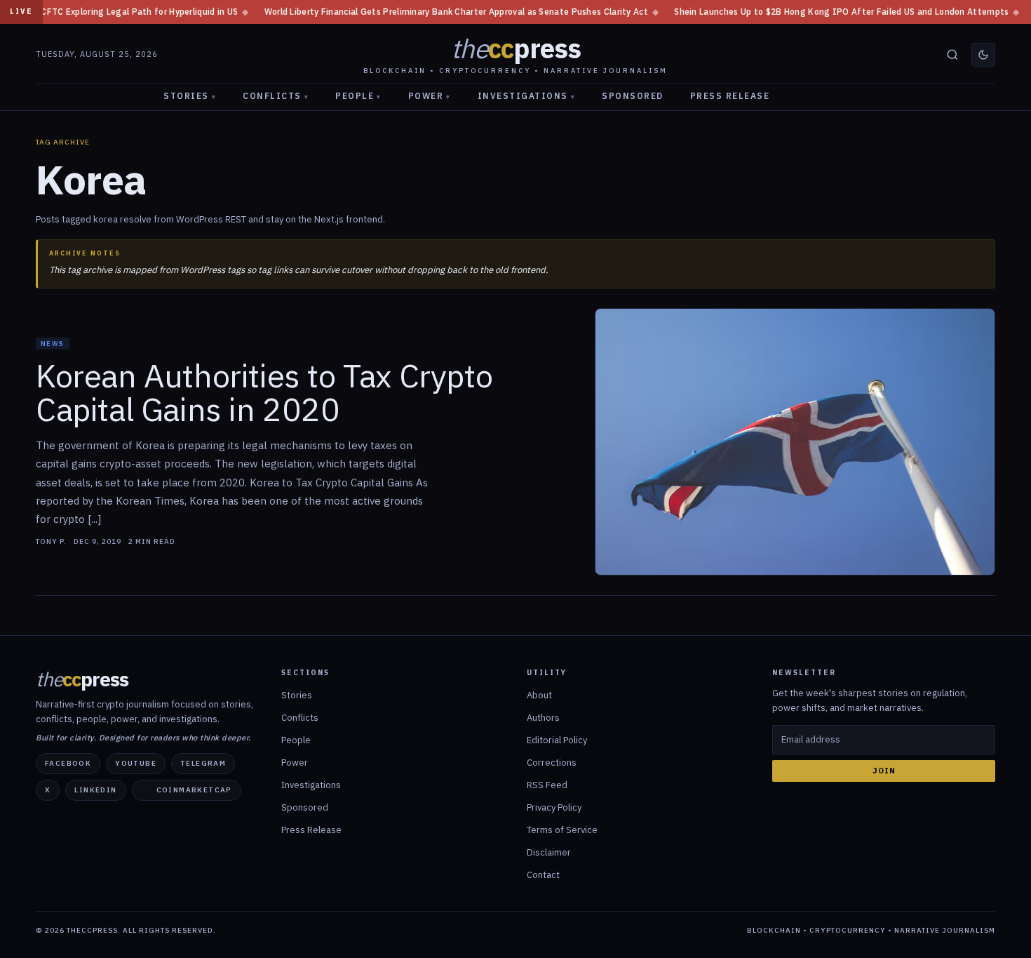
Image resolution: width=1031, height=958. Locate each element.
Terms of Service (562, 830)
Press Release (730, 96)
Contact (543, 875)
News (53, 343)
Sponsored (632, 96)
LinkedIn (95, 789)
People (358, 96)
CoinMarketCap (194, 789)
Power (429, 96)
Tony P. (51, 541)
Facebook (68, 763)
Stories (189, 96)
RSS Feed (547, 785)
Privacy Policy (554, 807)
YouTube (135, 763)
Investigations (527, 96)
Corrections (552, 763)
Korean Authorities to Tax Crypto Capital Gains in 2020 (264, 393)
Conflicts (276, 96)
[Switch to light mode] (983, 55)
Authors (543, 718)
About (539, 695)
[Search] (952, 55)
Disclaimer (549, 852)
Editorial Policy (557, 740)
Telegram (203, 763)
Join (884, 771)
